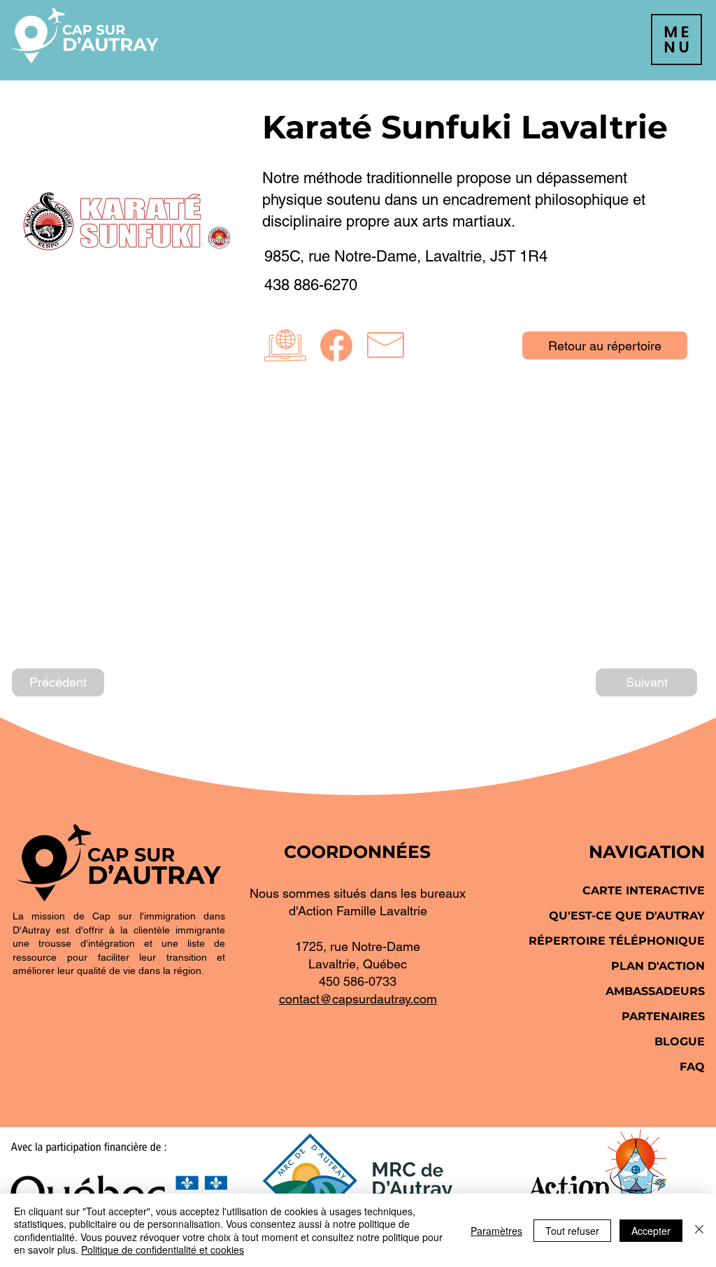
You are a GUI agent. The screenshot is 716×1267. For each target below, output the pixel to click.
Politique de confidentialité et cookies (162, 1250)
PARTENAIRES (663, 1016)
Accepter (651, 1231)
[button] (676, 39)
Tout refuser (572, 1231)
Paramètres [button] (496, 1231)
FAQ (692, 1066)
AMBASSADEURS (655, 991)
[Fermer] (699, 1230)
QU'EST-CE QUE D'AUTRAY (627, 915)
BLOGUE (679, 1041)
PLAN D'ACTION (658, 966)
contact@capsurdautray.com (358, 999)
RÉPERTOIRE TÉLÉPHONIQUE (617, 940)
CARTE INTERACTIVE (643, 890)
